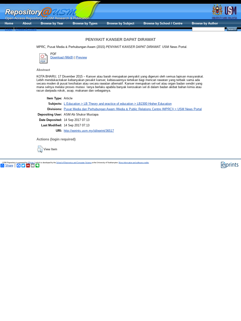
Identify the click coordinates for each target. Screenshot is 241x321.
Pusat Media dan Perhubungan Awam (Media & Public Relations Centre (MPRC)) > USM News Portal (133, 109)
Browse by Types (85, 23)
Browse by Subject (120, 23)
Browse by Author (205, 23)
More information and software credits (134, 163)
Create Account (26, 29)
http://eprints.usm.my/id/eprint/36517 (89, 130)
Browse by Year (52, 23)
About (27, 23)
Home (9, 23)
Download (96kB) (61, 57)
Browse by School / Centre (163, 23)
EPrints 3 (31, 163)
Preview (81, 57)
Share (9, 165)
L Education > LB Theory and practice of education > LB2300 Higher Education (118, 103)
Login (8, 29)
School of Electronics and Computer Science (74, 163)
